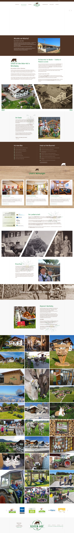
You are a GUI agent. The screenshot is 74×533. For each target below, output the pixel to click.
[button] (69, 10)
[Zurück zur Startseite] (37, 4)
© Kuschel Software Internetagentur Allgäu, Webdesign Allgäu (55, 526)
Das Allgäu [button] (52, 4)
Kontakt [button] (57, 4)
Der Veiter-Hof (24, 4)
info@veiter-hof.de (19, 527)
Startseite (17, 4)
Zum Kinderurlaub (44, 162)
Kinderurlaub (45, 4)
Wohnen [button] (29, 4)
